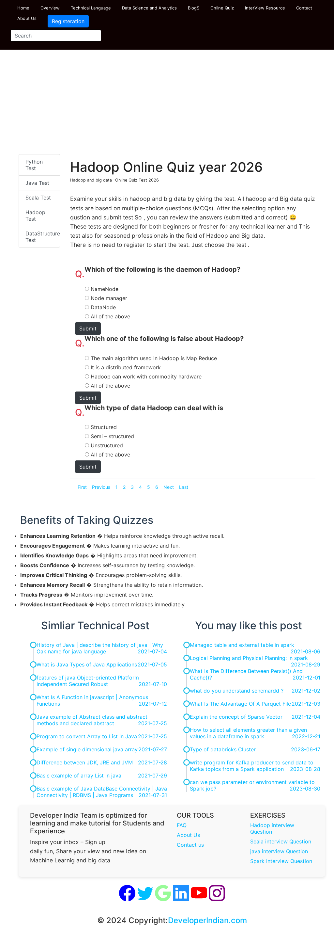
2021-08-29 (305, 664)
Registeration (68, 21)
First (82, 487)
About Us (27, 18)
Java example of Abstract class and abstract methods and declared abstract (92, 720)
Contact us (190, 844)
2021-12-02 (306, 690)
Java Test (37, 183)
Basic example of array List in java (79, 775)
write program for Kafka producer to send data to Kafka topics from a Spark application (251, 765)
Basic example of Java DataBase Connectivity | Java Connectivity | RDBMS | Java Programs (102, 791)
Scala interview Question (280, 841)
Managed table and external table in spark (242, 645)
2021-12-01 (306, 677)
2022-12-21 (306, 736)
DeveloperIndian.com (207, 920)
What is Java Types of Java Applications (87, 664)
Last (183, 487)
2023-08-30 (305, 788)
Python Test (34, 164)
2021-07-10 (153, 684)
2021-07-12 (153, 703)
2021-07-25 (152, 723)
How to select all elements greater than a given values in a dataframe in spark (248, 733)
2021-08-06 (305, 651)
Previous (101, 487)
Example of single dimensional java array (87, 749)
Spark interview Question (281, 861)
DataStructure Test (42, 236)
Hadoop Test (35, 215)
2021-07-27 (152, 749)
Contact (304, 7)
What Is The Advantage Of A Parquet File (240, 703)
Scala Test (38, 197)
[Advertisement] (167, 105)
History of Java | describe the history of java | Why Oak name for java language (100, 648)
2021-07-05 (152, 664)
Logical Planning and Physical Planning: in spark (249, 658)
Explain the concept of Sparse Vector (236, 716)
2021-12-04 (306, 716)
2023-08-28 (305, 769)
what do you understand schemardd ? (236, 690)
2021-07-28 (152, 762)
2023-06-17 (305, 749)
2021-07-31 (153, 795)
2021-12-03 (306, 703)
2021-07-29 (152, 775)
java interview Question (279, 851)
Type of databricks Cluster (223, 749)
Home (23, 7)
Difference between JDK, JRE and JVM (85, 762)
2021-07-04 (152, 651)
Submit (88, 328)
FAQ (182, 825)
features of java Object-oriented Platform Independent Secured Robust (88, 680)
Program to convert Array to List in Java (87, 736)
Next (168, 487)
